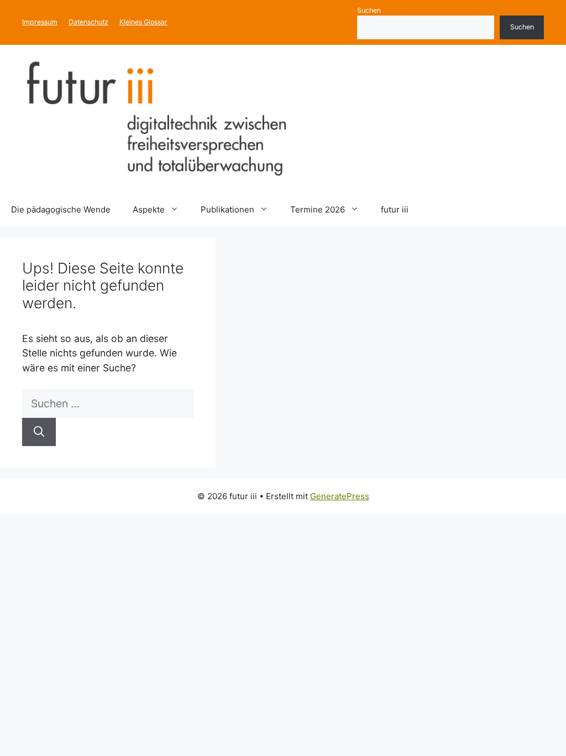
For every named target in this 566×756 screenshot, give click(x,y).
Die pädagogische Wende (61, 209)
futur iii (394, 209)
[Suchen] (39, 432)
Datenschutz (88, 22)
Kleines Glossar (143, 22)
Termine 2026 (317, 209)
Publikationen (227, 209)
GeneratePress (339, 496)
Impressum (39, 22)
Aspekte (149, 209)
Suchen (369, 10)
